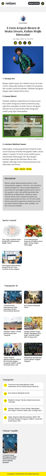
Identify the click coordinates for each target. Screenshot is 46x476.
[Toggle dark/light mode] (42, 3)
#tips (17, 169)
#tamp (28, 169)
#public (22, 169)
